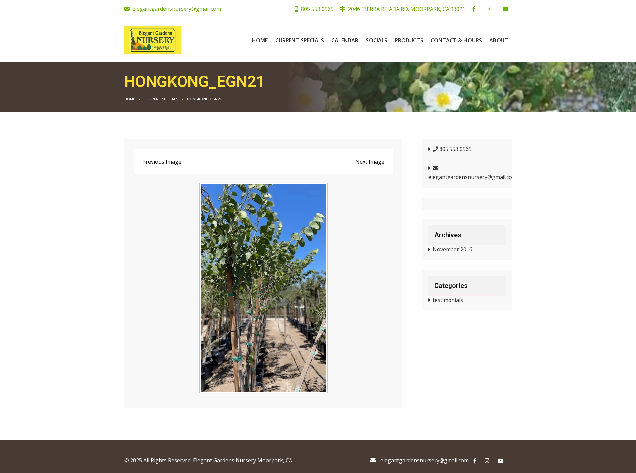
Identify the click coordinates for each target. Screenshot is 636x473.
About (498, 40)
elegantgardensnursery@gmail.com (176, 8)
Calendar (344, 40)
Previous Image (161, 161)
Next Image (369, 161)
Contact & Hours (456, 40)
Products (409, 40)
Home (260, 40)
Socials (376, 40)
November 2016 (452, 249)
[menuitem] (260, 40)
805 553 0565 (317, 9)
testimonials (448, 300)
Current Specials (299, 40)
